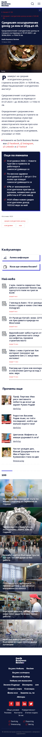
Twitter (22, 146)
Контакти (18, 712)
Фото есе (12, 693)
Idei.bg (31, 724)
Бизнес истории (21, 672)
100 (11, 12)
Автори (21, 697)
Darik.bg (14, 721)
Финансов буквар (21, 677)
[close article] (39, 10)
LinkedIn (9, 146)
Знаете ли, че (27, 693)
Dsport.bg (30, 721)
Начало (5, 12)
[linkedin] (24, 704)
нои (20, 225)
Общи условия (13, 710)
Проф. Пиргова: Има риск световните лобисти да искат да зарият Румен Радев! (24, 400)
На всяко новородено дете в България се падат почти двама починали (20, 642)
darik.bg (17, 408)
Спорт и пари (15, 689)
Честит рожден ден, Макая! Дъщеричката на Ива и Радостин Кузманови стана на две (26, 452)
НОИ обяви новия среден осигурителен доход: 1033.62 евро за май (20, 202)
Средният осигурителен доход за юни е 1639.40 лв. (21, 17)
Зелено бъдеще (11, 685)
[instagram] (18, 704)
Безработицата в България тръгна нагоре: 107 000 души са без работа (21, 558)
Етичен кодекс (31, 712)
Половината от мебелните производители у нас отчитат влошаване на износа (19, 586)
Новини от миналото (21, 681)
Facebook (14, 143)
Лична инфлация (19, 257)
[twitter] (31, 704)
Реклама (7, 712)
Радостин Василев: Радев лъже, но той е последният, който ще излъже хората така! (25, 419)
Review (30, 668)
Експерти (27, 685)
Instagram (28, 143)
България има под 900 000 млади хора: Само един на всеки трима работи (20, 614)
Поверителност (28, 710)
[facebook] (11, 704)
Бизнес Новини (16, 668)
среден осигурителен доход (14, 221)
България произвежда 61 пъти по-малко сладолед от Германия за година (21, 501)
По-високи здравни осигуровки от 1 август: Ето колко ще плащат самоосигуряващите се (21, 178)
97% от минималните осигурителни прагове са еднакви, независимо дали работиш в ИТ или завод (21, 190)
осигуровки (8, 225)
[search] (32, 3)
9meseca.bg (18, 461)
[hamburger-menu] (39, 3)
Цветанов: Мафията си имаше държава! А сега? (26, 436)
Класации (29, 689)
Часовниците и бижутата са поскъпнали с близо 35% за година (17, 530)
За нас (21, 715)
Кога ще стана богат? (23, 266)
